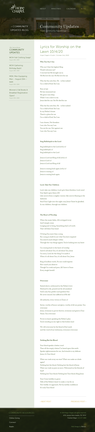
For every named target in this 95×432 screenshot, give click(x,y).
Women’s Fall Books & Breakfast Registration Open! (18, 94)
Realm (11, 427)
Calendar (71, 9)
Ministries (56, 9)
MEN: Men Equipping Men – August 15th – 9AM (18, 80)
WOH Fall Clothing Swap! (20, 58)
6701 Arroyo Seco (74, 415)
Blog (83, 9)
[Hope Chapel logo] (20, 9)
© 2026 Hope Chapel (66, 413)
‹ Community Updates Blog (19, 28)
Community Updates (16, 50)
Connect (12, 422)
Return (83, 427)
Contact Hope (72, 418)
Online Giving (14, 418)
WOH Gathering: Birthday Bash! (16, 67)
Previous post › (78, 401)
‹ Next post (45, 401)
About (43, 9)
